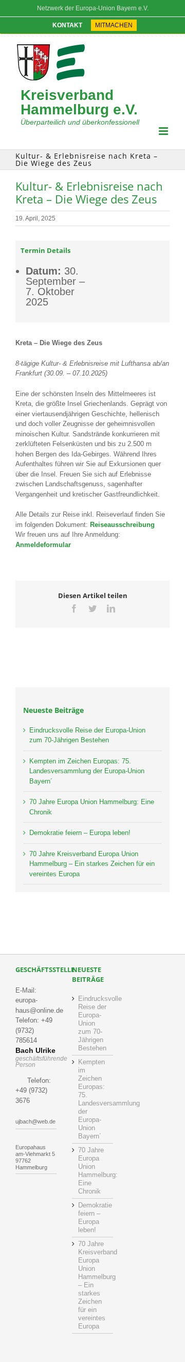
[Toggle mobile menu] (164, 131)
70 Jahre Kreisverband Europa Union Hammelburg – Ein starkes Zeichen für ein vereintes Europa (92, 864)
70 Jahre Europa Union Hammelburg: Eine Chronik (93, 1170)
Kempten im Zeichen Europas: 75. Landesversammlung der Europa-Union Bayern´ (86, 771)
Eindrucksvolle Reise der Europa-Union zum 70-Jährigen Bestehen (93, 1023)
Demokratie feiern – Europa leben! (80, 833)
